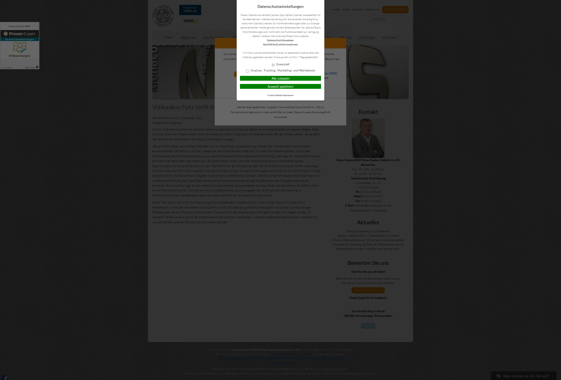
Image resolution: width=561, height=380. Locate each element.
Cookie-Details (275, 95)
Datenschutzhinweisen (280, 40)
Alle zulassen (281, 78)
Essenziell (282, 64)
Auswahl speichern (281, 86)
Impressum (288, 95)
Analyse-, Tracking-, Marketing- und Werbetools (282, 70)
